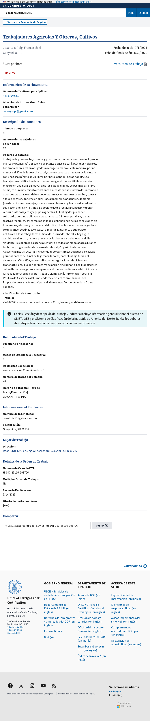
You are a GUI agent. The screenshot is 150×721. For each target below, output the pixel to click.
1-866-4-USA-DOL (15, 627)
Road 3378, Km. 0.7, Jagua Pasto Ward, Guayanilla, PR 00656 (40, 451)
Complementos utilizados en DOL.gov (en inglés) (124, 630)
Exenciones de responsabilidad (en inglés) (123, 608)
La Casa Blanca (53, 631)
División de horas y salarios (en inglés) (90, 619)
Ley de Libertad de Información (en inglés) (126, 597)
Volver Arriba (133, 566)
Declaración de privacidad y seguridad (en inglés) (30, 693)
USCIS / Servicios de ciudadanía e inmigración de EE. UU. (59, 595)
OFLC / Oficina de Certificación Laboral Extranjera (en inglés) (91, 608)
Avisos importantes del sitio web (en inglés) (125, 619)
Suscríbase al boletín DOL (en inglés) (91, 648)
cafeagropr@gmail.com (18, 111)
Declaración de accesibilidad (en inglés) (126, 642)
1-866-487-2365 (14, 630)
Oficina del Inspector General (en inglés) (91, 629)
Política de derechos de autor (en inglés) (76, 693)
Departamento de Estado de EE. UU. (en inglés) (57, 608)
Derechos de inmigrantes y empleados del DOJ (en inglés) (59, 621)
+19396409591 (12, 96)
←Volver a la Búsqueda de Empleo (25, 22)
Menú (131, 12)
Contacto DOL (13, 633)
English (143, 12)
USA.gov (49, 637)
